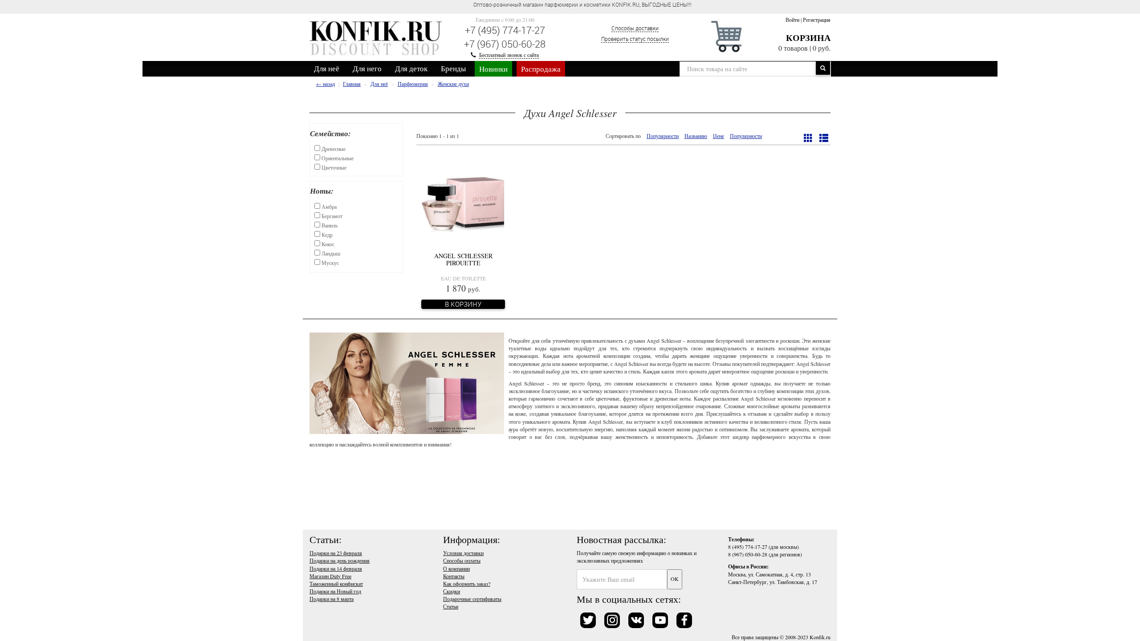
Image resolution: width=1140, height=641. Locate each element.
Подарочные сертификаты (472, 598)
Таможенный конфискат (336, 583)
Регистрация (817, 19)
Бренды (453, 68)
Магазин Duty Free (330, 576)
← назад (325, 83)
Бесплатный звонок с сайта (509, 54)
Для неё (326, 68)
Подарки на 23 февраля (335, 552)
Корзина (808, 37)
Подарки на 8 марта (331, 598)
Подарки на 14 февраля (335, 568)
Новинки (493, 69)
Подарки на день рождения (339, 560)
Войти (792, 19)
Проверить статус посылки (635, 38)
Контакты (453, 576)
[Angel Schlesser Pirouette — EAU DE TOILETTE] (463, 203)
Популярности (663, 135)
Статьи (450, 606)
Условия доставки (463, 552)
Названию (695, 135)
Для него (367, 68)
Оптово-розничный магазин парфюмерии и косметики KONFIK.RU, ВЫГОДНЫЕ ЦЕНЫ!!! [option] (582, 4)
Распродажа (541, 69)
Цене (718, 135)
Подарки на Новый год (335, 591)
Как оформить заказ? (466, 583)
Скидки (451, 591)
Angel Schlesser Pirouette (463, 259)
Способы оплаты (461, 560)
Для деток (411, 68)
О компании (456, 568)
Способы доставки (635, 28)
